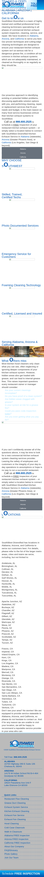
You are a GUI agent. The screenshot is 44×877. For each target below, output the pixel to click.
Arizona (5, 39)
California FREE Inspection (17, 843)
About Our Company (14, 846)
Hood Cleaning (11, 823)
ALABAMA (8, 10)
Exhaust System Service (16, 807)
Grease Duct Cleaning (15, 803)
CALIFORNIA (10, 13)
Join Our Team (11, 857)
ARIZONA (23, 10)
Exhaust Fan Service (14, 815)
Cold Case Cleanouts (14, 827)
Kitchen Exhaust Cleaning (16, 811)
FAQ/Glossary (11, 850)
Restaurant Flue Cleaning (16, 799)
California (19, 39)
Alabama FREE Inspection (17, 835)
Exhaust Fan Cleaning (15, 819)
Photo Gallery (10, 854)
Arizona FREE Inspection (16, 839)
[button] (40, 5)
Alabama (34, 36)
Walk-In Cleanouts (13, 831)
